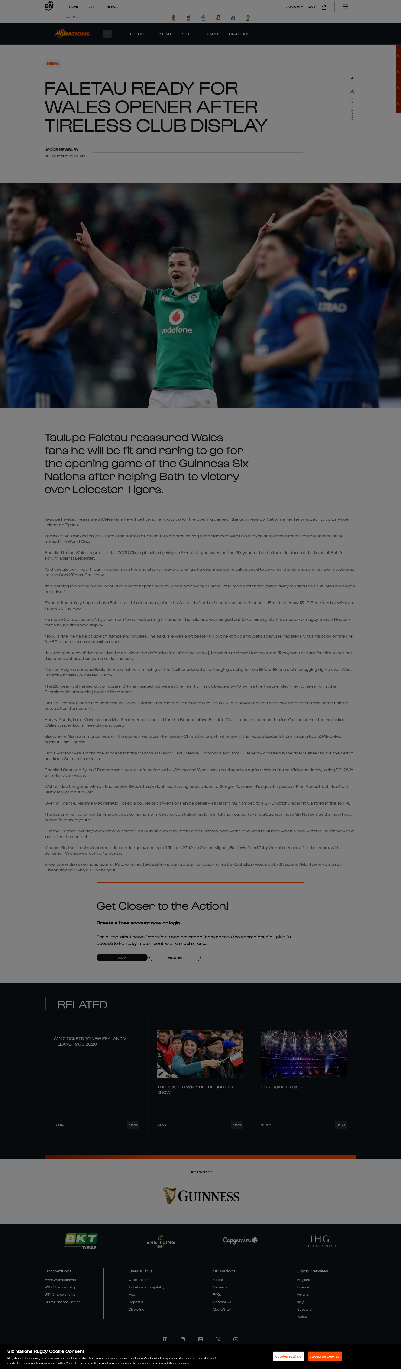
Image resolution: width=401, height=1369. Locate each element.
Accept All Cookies (324, 1356)
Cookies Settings (288, 1356)
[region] (200, 1356)
